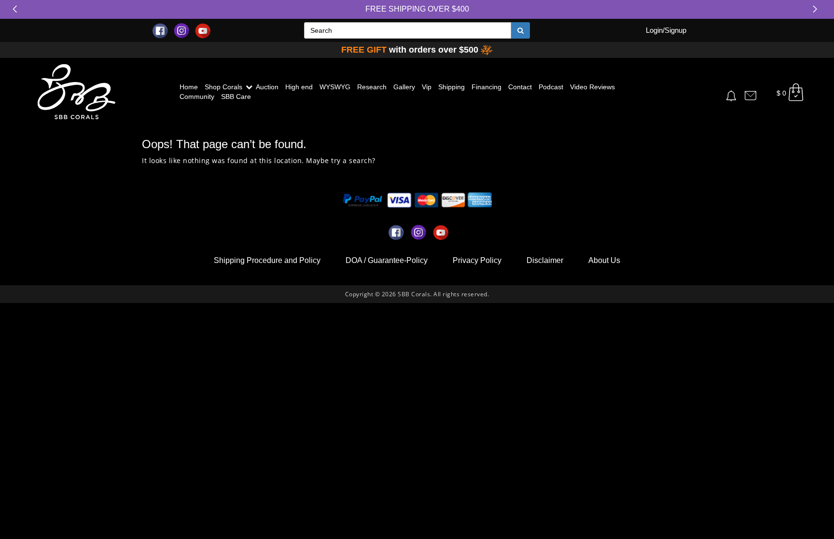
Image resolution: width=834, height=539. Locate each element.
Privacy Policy (477, 260)
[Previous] (17, 9)
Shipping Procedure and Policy (267, 260)
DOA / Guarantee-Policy (387, 260)
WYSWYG (335, 87)
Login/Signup (666, 30)
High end (299, 87)
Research (372, 87)
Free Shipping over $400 (417, 9)
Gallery (404, 87)
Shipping (451, 87)
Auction (267, 87)
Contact (520, 87)
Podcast (551, 87)
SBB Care (236, 96)
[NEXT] (817, 9)
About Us (604, 260)
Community (197, 96)
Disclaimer (545, 260)
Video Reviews (592, 87)
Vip (426, 87)
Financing (486, 87)
